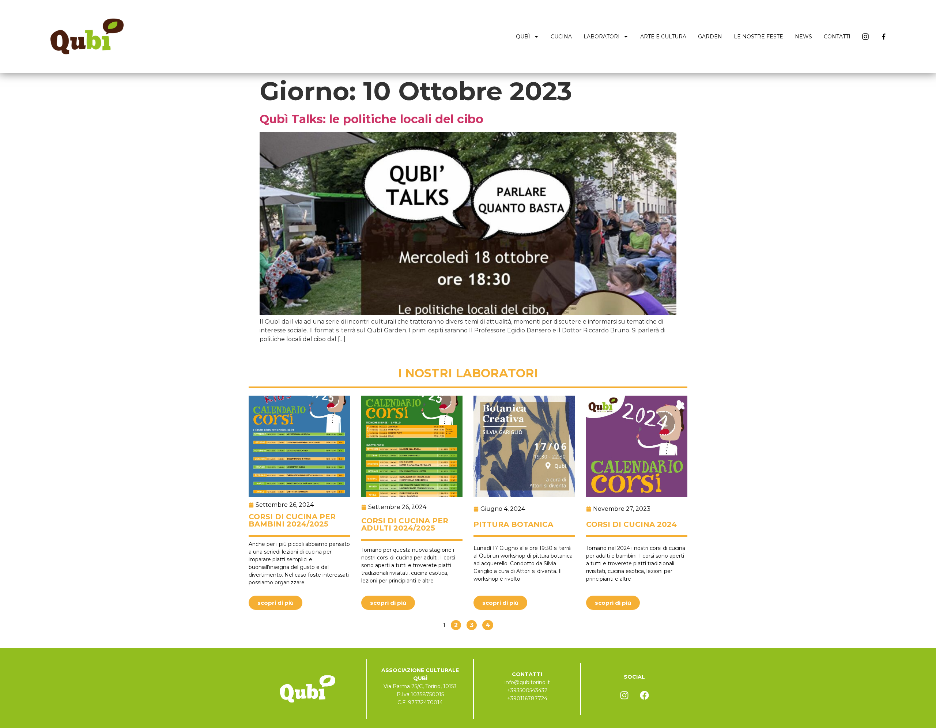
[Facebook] (644, 695)
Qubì (523, 36)
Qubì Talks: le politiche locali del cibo (371, 119)
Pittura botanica (513, 524)
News (803, 36)
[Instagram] (624, 695)
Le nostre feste (758, 36)
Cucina (561, 36)
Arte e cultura (663, 36)
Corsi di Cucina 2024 (631, 524)
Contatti (837, 36)
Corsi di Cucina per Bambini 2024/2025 (292, 520)
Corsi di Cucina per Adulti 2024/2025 (404, 524)
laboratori (602, 36)
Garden (710, 36)
